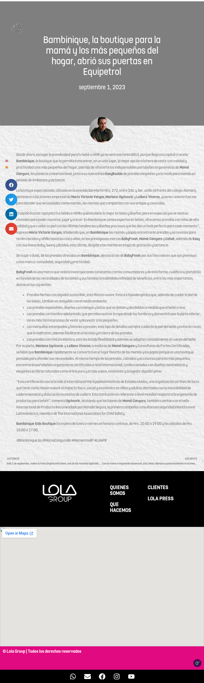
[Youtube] (131, 676)
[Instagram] (116, 676)
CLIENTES (158, 487)
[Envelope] (87, 676)
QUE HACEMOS (120, 507)
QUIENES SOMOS (119, 490)
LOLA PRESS (161, 499)
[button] (11, 185)
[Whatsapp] (72, 676)
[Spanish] (7, 167)
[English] (7, 160)
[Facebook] (102, 676)
